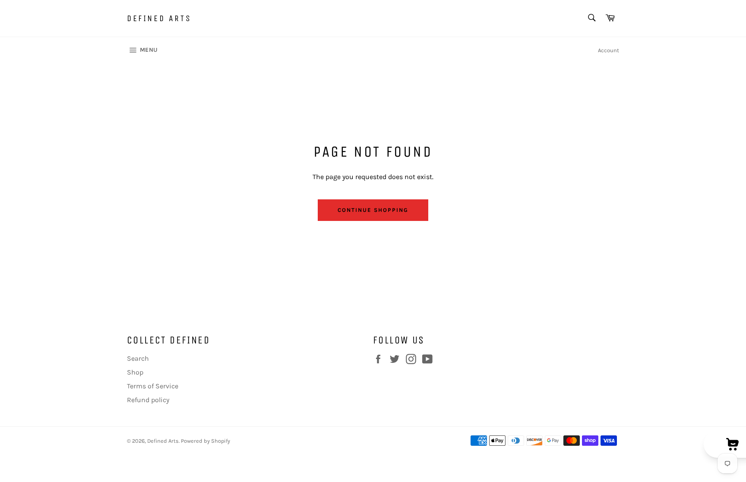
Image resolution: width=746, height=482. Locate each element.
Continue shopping (373, 210)
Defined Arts (159, 18)
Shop (135, 372)
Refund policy (148, 400)
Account (608, 50)
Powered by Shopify (205, 441)
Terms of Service (152, 386)
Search (138, 358)
